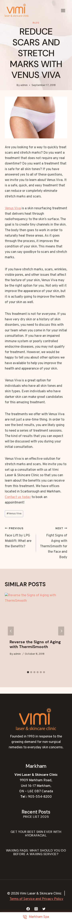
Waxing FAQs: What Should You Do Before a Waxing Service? (36, 852)
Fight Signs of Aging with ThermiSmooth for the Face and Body (53, 543)
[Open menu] (63, 10)
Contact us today (18, 497)
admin (24, 85)
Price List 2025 (36, 817)
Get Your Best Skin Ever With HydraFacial (36, 833)
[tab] (28, 672)
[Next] (61, 631)
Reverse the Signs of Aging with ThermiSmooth (35, 644)
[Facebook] (28, 908)
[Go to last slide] (11, 631)
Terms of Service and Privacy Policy (36, 899)
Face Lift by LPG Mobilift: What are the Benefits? (18, 538)
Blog (36, 23)
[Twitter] (43, 908)
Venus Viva (13, 208)
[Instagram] (36, 908)
